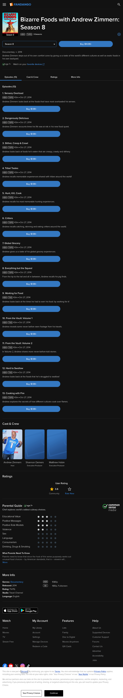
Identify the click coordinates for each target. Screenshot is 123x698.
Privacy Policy (100, 671)
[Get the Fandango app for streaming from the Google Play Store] (29, 610)
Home (5, 628)
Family (65, 632)
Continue (54, 693)
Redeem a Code (40, 646)
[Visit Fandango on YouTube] (10, 665)
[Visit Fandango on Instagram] (22, 665)
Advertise (96, 651)
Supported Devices (101, 632)
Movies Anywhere (70, 641)
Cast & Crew (32, 77)
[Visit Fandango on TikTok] (28, 665)
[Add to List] (119, 34)
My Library (37, 628)
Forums (95, 641)
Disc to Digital (68, 637)
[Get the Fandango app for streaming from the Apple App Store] (10, 610)
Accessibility (98, 655)
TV (4, 637)
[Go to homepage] (20, 5)
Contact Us (97, 646)
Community (54, 493)
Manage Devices (40, 641)
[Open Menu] (4, 4)
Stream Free (8, 641)
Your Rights (83, 674)
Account (36, 632)
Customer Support (100, 637)
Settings (36, 637)
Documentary (16, 582)
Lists (64, 628)
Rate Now (69, 493)
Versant (24, 671)
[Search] (119, 5)
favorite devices (34, 64)
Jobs (94, 660)
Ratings (54, 77)
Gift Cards (66, 646)
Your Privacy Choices (31, 693)
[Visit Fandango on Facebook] (5, 665)
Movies (6, 632)
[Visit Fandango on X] (16, 665)
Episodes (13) (11, 77)
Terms (57, 671)
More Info (75, 77)
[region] (61, 682)
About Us (96, 628)
